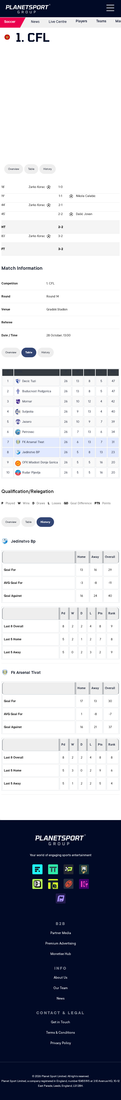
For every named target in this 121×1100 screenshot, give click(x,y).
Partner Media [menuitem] (60, 933)
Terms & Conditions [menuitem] (60, 1033)
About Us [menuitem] (60, 978)
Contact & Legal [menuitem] (60, 1013)
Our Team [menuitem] (60, 988)
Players (81, 21)
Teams (101, 21)
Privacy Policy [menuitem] (60, 1043)
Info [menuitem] (60, 968)
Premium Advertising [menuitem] (60, 943)
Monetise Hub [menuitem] (60, 954)
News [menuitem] (60, 998)
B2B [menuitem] (61, 923)
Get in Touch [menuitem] (60, 1022)
